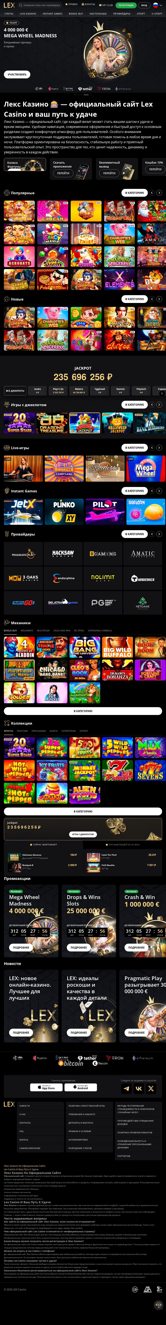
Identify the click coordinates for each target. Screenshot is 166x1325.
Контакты (25, 1122)
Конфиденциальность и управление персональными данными (134, 1144)
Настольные (98, 13)
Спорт (141, 13)
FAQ (21, 1131)
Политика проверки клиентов (135, 1132)
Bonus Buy (76, 13)
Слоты (9, 13)
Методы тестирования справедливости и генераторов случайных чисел (136, 1109)
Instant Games (52, 13)
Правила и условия (80, 1131)
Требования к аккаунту (82, 1114)
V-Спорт (157, 13)
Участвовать (17, 74)
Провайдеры (121, 13)
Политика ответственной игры (87, 1105)
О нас (22, 1114)
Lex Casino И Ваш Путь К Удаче (21, 1169)
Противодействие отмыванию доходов (136, 1122)
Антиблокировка (78, 1139)
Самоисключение (29, 1148)
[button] (162, 169)
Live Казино (28, 13)
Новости (24, 1105)
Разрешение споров (80, 1148)
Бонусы (23, 1139)
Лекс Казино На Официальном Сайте (24, 1165)
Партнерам (124, 1156)
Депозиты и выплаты (81, 1122)
